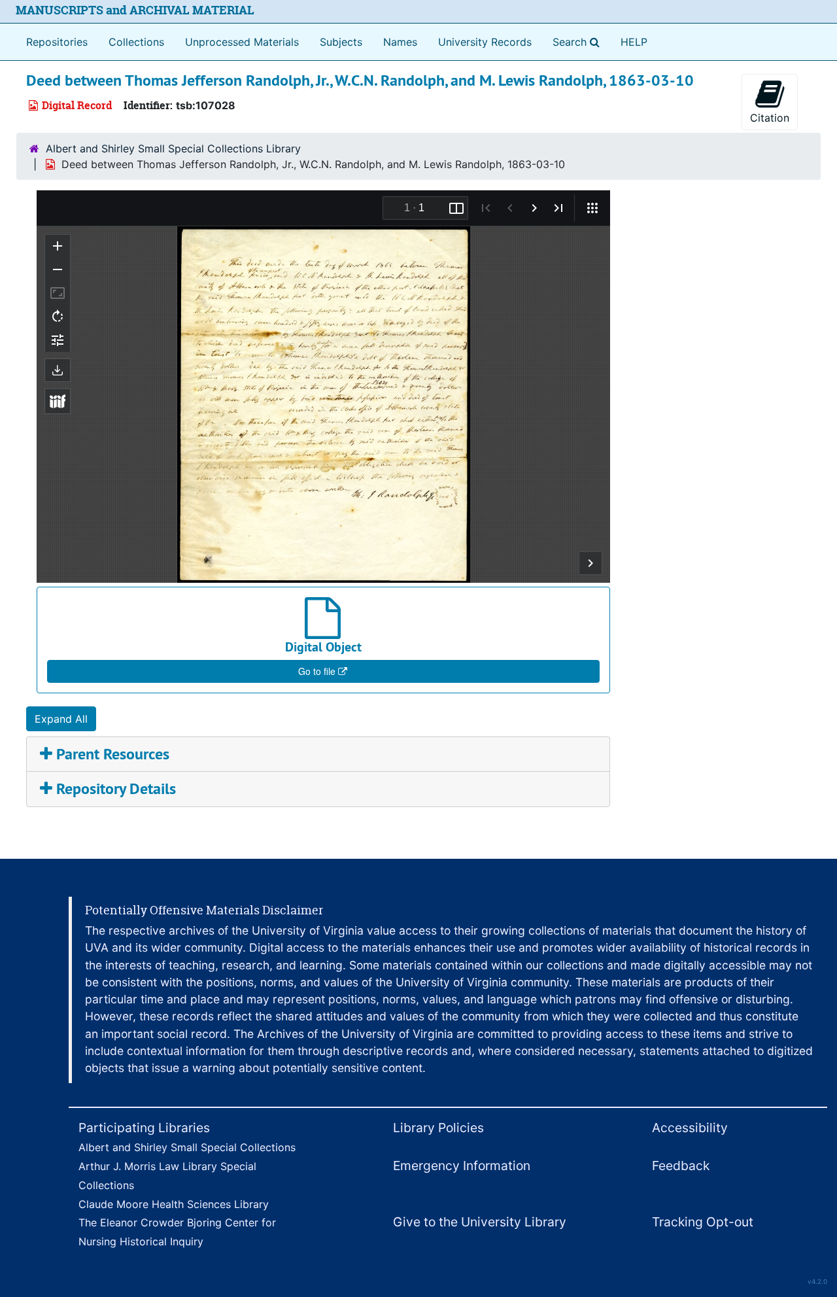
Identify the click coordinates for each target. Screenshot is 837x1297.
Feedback (680, 1165)
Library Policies (438, 1127)
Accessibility (690, 1127)
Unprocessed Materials (242, 41)
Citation (769, 117)
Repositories (57, 41)
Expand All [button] (61, 718)
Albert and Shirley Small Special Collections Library (173, 148)
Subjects (341, 41)
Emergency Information (461, 1165)
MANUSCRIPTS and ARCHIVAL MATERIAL (135, 10)
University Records (485, 41)
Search (579, 41)
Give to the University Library (479, 1222)
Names (400, 41)
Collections (136, 41)
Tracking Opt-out (702, 1222)
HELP (634, 41)
